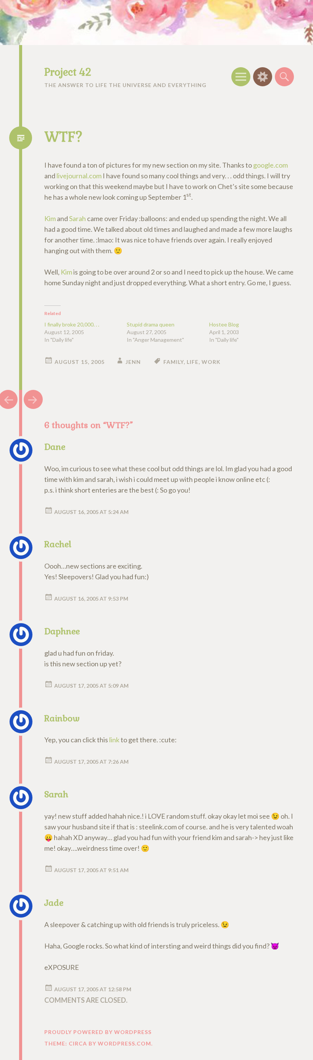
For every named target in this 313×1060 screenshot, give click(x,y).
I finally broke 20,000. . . (71, 324)
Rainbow (62, 718)
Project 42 (67, 72)
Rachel (57, 544)
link (114, 739)
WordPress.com (124, 1043)
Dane (54, 446)
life (192, 362)
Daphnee (62, 631)
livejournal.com (79, 175)
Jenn (133, 362)
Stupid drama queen (150, 324)
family (173, 362)
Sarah (77, 218)
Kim (50, 218)
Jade (53, 902)
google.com (270, 165)
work (211, 362)
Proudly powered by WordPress (98, 1032)
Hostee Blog (224, 324)
